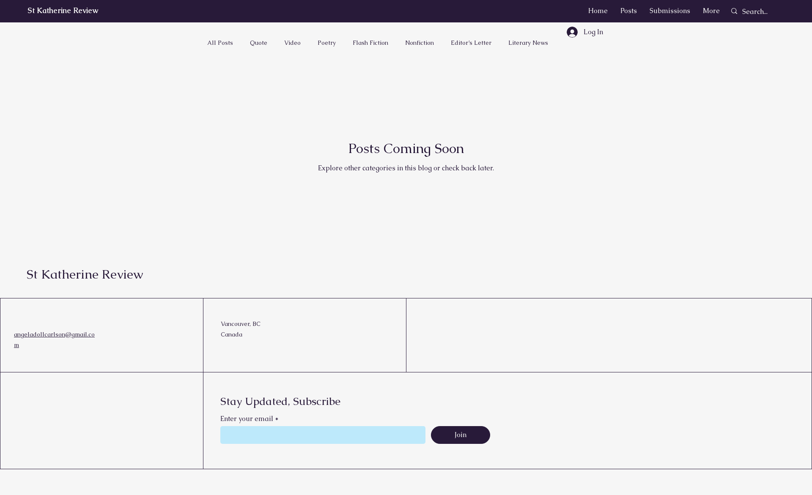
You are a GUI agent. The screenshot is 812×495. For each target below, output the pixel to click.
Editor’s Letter (471, 42)
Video (292, 42)
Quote (258, 42)
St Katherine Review (62, 10)
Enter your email (246, 419)
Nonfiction (419, 42)
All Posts (220, 42)
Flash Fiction (370, 42)
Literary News (528, 42)
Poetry (327, 42)
